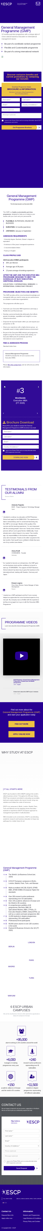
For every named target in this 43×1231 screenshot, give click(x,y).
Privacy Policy (15, 120)
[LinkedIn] (4, 511)
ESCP (23, 794)
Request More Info (7, 1215)
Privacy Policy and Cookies (31, 1221)
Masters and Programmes (31, 1215)
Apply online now (21, 734)
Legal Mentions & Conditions (32, 1218)
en (6, 1203)
